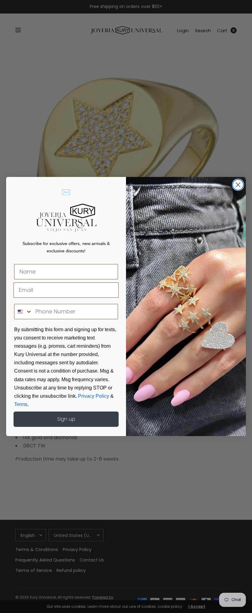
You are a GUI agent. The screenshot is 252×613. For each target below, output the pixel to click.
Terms (20, 404)
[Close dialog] (238, 184)
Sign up (66, 419)
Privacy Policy (93, 396)
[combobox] (23, 311)
